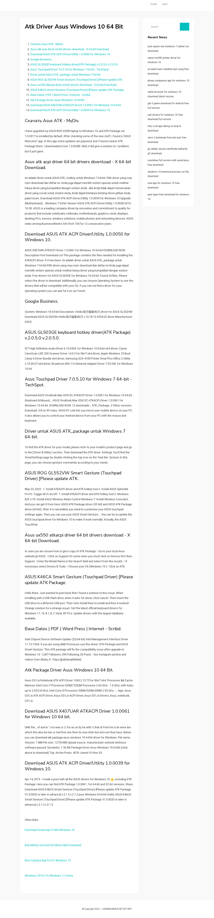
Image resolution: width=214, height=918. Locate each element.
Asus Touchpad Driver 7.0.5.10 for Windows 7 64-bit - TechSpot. (69, 69)
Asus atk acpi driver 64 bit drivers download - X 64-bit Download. (69, 49)
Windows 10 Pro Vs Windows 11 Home (49, 875)
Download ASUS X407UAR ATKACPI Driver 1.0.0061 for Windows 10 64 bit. (76, 105)
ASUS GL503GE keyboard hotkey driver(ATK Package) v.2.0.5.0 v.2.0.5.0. (74, 64)
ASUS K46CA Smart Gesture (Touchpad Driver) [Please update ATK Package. (77, 89)
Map (165, 4)
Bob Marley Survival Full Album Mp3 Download (53, 845)
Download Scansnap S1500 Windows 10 (50, 830)
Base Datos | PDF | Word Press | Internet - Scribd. (60, 95)
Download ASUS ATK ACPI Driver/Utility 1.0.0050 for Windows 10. (70, 54)
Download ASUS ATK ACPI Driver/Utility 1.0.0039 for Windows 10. (70, 110)
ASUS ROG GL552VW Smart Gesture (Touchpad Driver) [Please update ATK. (76, 79)
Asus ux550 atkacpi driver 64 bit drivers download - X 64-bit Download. (73, 84)
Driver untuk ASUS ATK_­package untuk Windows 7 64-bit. (65, 74)
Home (153, 4)
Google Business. (41, 59)
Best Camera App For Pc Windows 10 (48, 860)
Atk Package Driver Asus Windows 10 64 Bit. (57, 100)
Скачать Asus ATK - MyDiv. (47, 44)
